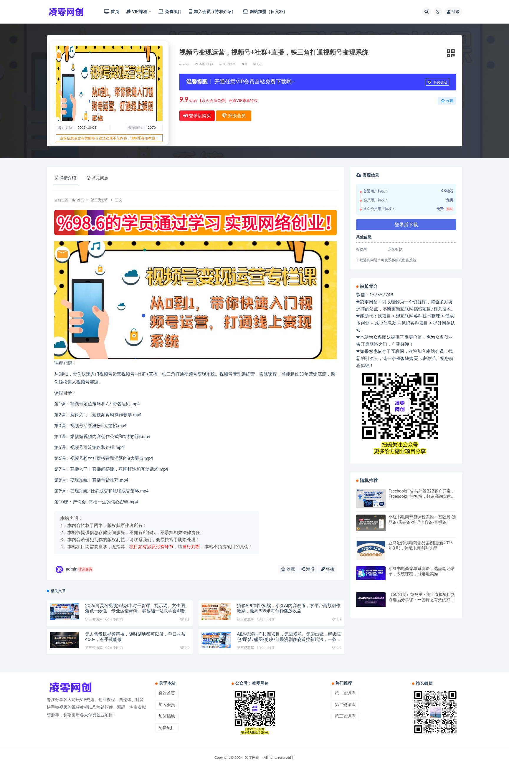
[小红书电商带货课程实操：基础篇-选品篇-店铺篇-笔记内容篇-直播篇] (371, 523)
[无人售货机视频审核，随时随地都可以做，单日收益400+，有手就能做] (64, 640)
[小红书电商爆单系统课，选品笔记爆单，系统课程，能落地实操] (371, 573)
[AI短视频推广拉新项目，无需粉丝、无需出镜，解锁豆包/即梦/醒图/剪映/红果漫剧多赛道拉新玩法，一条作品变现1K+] (216, 640)
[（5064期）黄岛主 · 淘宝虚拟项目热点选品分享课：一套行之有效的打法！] (371, 599)
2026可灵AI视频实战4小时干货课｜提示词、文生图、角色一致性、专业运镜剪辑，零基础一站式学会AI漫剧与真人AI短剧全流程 (137, 611)
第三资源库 (229, 64)
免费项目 (173, 12)
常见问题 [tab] (100, 178)
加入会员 (166, 705)
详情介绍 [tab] (68, 178)
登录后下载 (406, 224)
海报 (309, 569)
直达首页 (166, 693)
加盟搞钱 (166, 716)
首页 (115, 12)
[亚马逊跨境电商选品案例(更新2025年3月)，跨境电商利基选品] (371, 551)
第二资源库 (345, 705)
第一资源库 (345, 693)
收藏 (290, 569)
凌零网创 (252, 757)
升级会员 (439, 82)
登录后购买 (199, 116)
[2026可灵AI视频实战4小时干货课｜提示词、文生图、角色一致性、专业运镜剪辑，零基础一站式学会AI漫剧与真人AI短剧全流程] (64, 611)
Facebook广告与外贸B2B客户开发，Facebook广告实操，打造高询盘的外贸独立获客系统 (422, 496)
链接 (329, 569)
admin (79, 569)
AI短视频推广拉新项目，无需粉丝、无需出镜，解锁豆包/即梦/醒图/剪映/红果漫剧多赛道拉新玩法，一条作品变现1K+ (289, 639)
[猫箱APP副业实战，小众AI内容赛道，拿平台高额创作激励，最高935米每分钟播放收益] (216, 611)
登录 (456, 12)
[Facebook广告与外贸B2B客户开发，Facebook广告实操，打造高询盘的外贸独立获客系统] (371, 498)
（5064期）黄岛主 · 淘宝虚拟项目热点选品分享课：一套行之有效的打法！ (422, 600)
